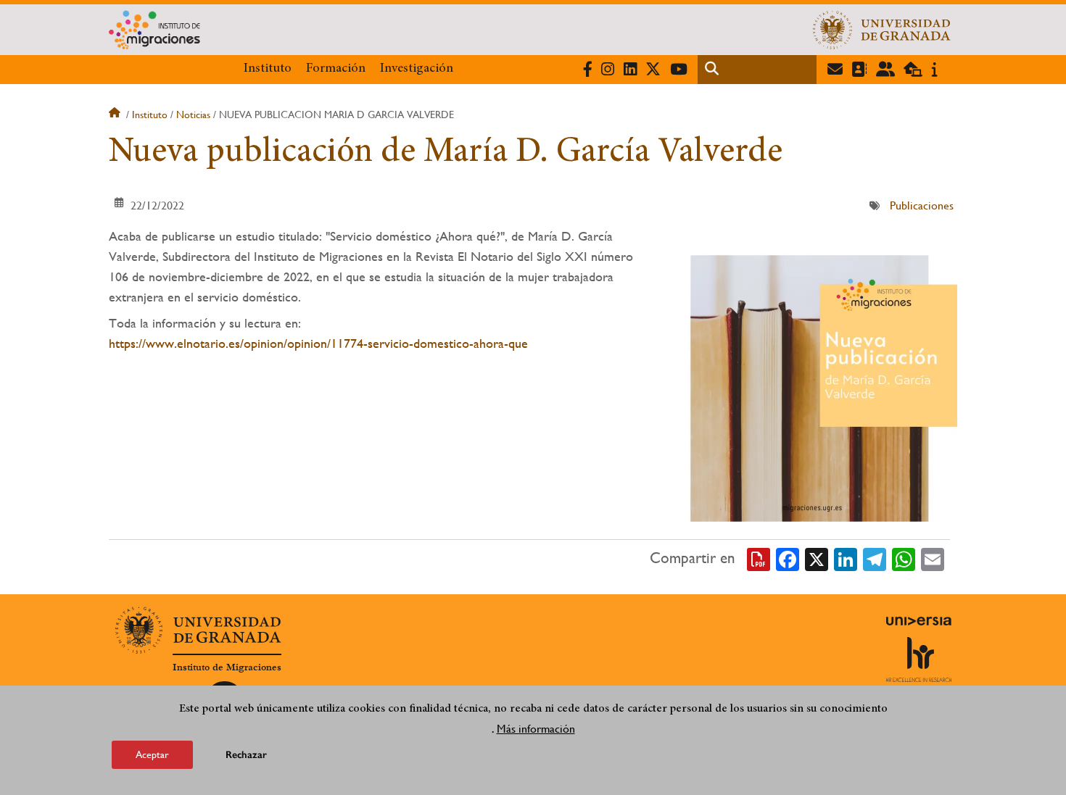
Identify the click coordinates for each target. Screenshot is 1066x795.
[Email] (932, 559)
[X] (816, 559)
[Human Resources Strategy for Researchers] (918, 659)
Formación (335, 68)
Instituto (268, 68)
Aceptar (152, 754)
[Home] (390, 29)
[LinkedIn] (845, 559)
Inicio (116, 114)
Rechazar (246, 755)
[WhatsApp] (903, 559)
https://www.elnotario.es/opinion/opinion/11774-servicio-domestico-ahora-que (318, 343)
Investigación (416, 68)
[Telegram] (874, 559)
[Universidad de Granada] (881, 29)
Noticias (193, 114)
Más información (536, 729)
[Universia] (918, 621)
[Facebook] (787, 559)
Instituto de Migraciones (227, 667)
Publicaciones (922, 205)
